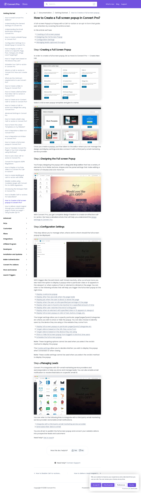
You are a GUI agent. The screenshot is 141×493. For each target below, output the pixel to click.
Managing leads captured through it (50, 42)
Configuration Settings (45, 39)
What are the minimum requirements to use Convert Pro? (15, 80)
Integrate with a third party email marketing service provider (61, 424)
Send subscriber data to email (48, 427)
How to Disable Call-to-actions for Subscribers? (16, 196)
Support (124, 4)
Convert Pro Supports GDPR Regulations (15, 163)
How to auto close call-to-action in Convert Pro (14, 157)
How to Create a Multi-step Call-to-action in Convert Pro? (16, 120)
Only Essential (108, 485)
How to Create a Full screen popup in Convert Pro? (15, 143)
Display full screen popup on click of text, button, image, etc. (60, 313)
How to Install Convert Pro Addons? (14, 19)
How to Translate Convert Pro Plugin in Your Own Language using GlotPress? (15, 150)
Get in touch (48, 437)
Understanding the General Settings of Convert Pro (15, 25)
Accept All (96, 485)
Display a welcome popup (46, 294)
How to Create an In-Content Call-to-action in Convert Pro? (16, 101)
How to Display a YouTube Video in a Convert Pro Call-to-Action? (15, 169)
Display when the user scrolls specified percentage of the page (62, 302)
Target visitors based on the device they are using (56, 332)
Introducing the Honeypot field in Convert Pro (16, 190)
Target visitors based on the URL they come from (56, 329)
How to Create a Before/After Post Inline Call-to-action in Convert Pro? (15, 94)
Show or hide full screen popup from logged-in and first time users (63, 334)
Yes (75, 450)
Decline (131, 485)
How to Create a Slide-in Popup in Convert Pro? (14, 87)
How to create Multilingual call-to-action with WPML (14, 176)
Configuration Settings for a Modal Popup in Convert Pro (15, 44)
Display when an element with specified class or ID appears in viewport (65, 310)
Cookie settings (43, 348)
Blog (117, 4)
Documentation (45, 13)
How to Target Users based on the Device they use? (16, 60)
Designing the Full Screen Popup (49, 37)
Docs (25, 4)
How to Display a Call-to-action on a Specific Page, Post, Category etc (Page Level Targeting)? (14, 52)
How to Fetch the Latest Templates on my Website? (15, 126)
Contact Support (73, 463)
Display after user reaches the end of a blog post (56, 307)
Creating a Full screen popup (48, 34)
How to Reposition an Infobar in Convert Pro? (15, 137)
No (82, 450)
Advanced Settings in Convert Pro (16, 114)
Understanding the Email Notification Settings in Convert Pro (14, 31)
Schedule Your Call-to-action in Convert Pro (15, 65)
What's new (110, 4)
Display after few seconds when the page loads (55, 297)
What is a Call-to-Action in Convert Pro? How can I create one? (16, 72)
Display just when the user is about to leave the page (57, 299)
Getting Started (61, 13)
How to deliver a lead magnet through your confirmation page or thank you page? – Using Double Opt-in (15, 209)
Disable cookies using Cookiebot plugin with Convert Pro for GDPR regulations (16, 183)
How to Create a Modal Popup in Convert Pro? (16, 38)
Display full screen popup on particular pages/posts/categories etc (63, 326)
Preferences (121, 485)
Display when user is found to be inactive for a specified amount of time (65, 305)
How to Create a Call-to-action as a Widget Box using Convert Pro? (15, 107)
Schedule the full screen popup (49, 337)
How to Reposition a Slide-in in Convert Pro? (16, 132)
